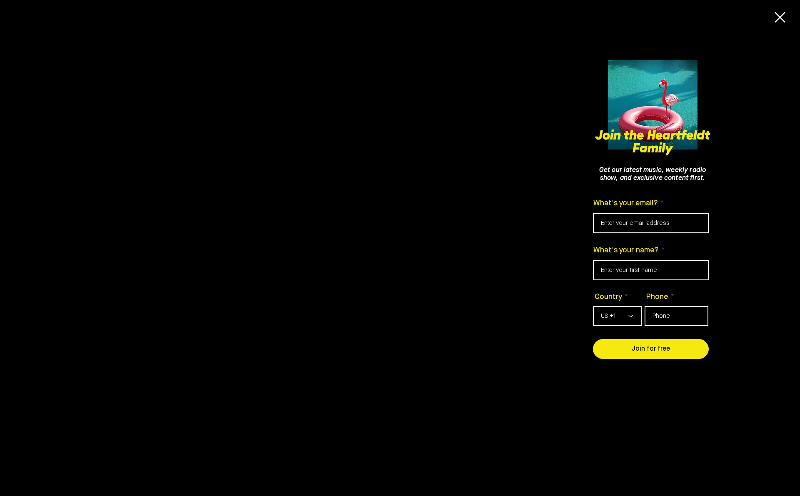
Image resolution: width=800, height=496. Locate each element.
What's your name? (626, 250)
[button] (780, 17)
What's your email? (625, 203)
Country (608, 297)
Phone (657, 297)
